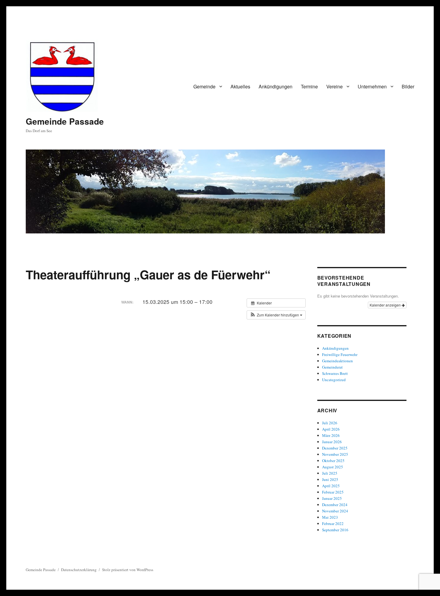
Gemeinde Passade (65, 121)
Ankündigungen (275, 86)
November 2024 (335, 511)
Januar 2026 (332, 441)
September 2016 (335, 529)
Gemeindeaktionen (337, 360)
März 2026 (331, 435)
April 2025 (331, 485)
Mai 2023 (330, 517)
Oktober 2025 (333, 460)
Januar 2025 (332, 498)
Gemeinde (204, 86)
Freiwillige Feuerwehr (339, 354)
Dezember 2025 (335, 448)
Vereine (334, 86)
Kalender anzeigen (386, 304)
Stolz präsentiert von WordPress (127, 569)
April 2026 (331, 429)
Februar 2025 (333, 492)
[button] (276, 315)
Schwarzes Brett (335, 373)
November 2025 (335, 454)
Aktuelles (240, 86)
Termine (309, 86)
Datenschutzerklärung (79, 569)
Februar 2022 (333, 523)
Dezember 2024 (335, 504)
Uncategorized (334, 379)
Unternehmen (372, 86)
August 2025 (332, 467)
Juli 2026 (329, 423)
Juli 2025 (329, 473)
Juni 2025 (330, 479)
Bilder (408, 86)
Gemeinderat (332, 367)
